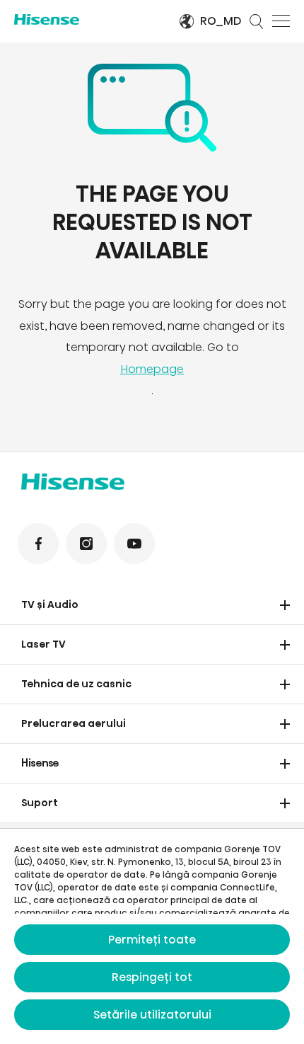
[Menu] (281, 21)
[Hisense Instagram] (86, 543)
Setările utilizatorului (152, 1014)
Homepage (152, 369)
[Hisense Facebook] (38, 543)
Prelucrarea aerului (73, 723)
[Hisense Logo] (87, 19)
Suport (39, 803)
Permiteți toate (152, 939)
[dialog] (152, 936)
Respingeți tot (152, 977)
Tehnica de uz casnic (76, 684)
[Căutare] (256, 21)
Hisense (40, 763)
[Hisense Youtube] (134, 543)
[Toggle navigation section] (285, 605)
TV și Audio (49, 604)
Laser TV (43, 644)
